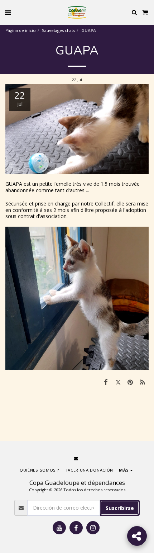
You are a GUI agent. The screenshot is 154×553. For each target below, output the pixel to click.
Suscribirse (120, 508)
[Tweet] (118, 382)
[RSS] (142, 382)
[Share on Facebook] (106, 382)
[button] (8, 12)
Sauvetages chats (58, 30)
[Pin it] (130, 382)
